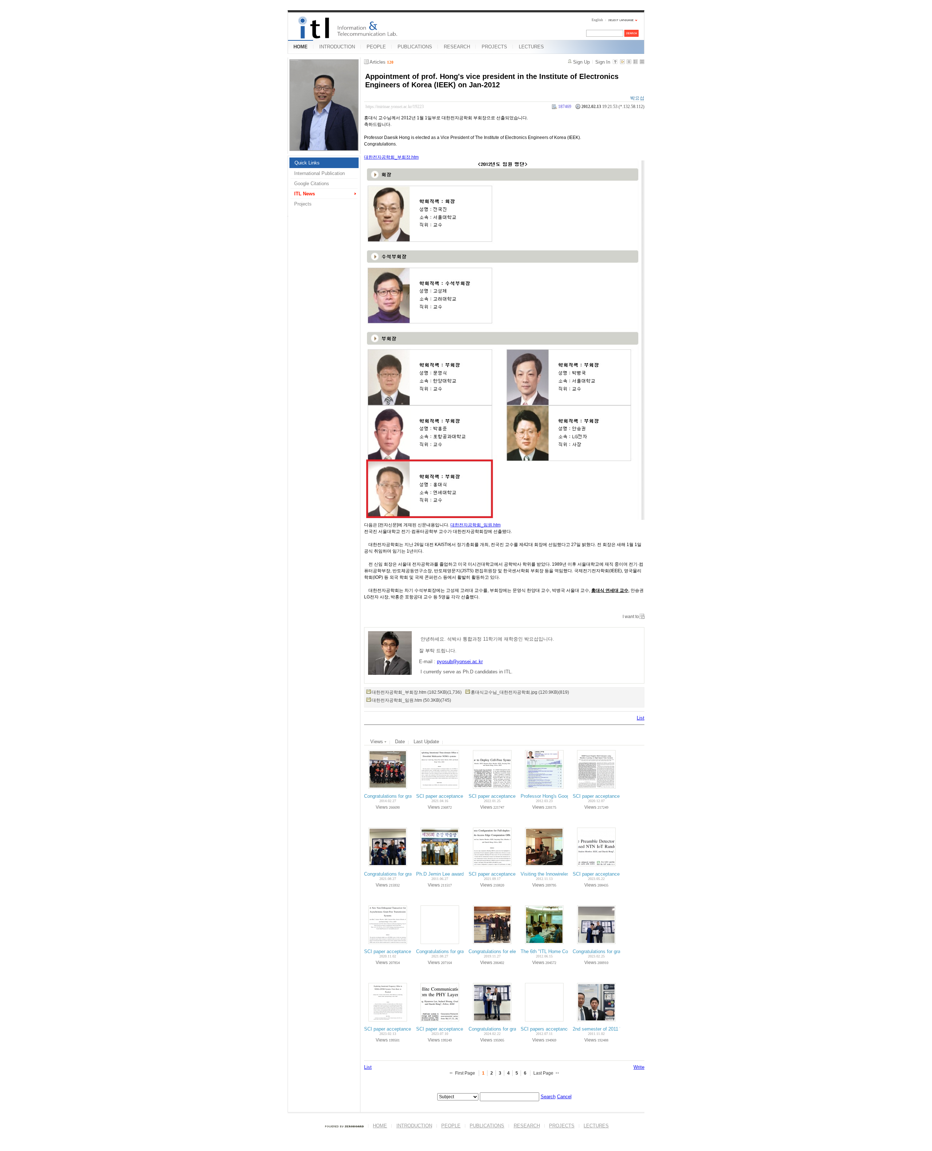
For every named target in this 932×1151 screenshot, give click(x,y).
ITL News (304, 193)
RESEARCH (457, 46)
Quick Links (307, 163)
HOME (300, 46)
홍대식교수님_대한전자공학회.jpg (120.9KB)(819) (520, 692)
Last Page (543, 1073)
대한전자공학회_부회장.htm (391, 157)
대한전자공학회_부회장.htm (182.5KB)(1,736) (417, 692)
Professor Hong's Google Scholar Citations (566, 796)
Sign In (602, 62)
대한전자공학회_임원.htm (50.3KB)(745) (411, 700)
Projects (303, 204)
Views (377, 741)
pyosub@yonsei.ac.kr (460, 661)
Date (400, 741)
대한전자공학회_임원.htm (475, 524)
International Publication (319, 173)
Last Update (426, 741)
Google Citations (311, 183)
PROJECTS (494, 46)
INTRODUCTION (337, 46)
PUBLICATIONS (415, 46)
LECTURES (531, 46)
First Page (465, 1073)
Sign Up (581, 62)
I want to (631, 616)
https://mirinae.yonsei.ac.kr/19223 (395, 106)
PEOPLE (376, 46)
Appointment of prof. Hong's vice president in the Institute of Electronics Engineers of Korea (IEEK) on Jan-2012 (492, 80)
